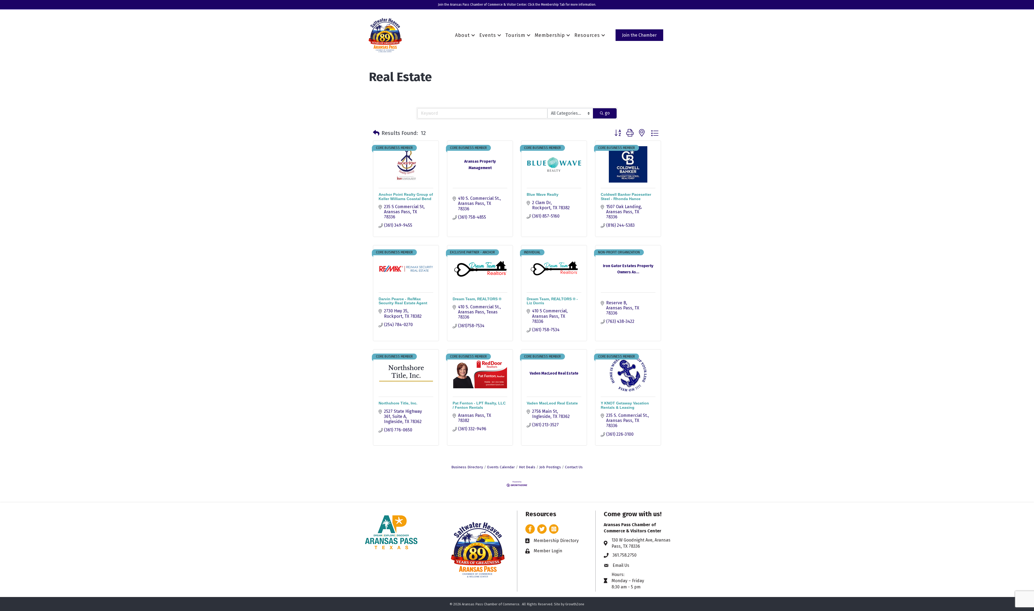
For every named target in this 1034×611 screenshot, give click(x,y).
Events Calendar (501, 467)
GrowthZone (574, 604)
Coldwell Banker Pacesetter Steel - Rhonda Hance (626, 196)
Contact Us (574, 467)
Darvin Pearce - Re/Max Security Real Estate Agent (403, 301)
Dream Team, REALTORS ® (477, 299)
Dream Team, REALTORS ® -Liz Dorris (552, 301)
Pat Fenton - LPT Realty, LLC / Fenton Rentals (479, 405)
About (462, 35)
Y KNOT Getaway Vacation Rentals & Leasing (625, 405)
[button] (376, 133)
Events (487, 35)
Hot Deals (527, 467)
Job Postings (550, 467)
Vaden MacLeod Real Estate (552, 403)
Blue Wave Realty (542, 194)
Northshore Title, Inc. (398, 403)
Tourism (515, 35)
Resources (587, 35)
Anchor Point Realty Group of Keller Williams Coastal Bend (406, 196)
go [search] (607, 113)
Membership (550, 35)
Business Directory (467, 467)
